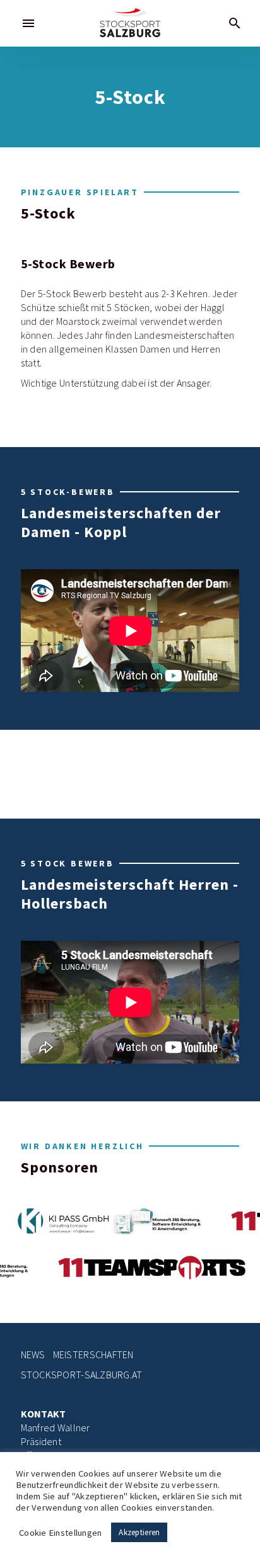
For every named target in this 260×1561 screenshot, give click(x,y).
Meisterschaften (93, 1355)
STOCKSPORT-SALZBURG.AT (82, 1375)
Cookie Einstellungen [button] (60, 1532)
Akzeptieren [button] (139, 1532)
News (33, 1355)
